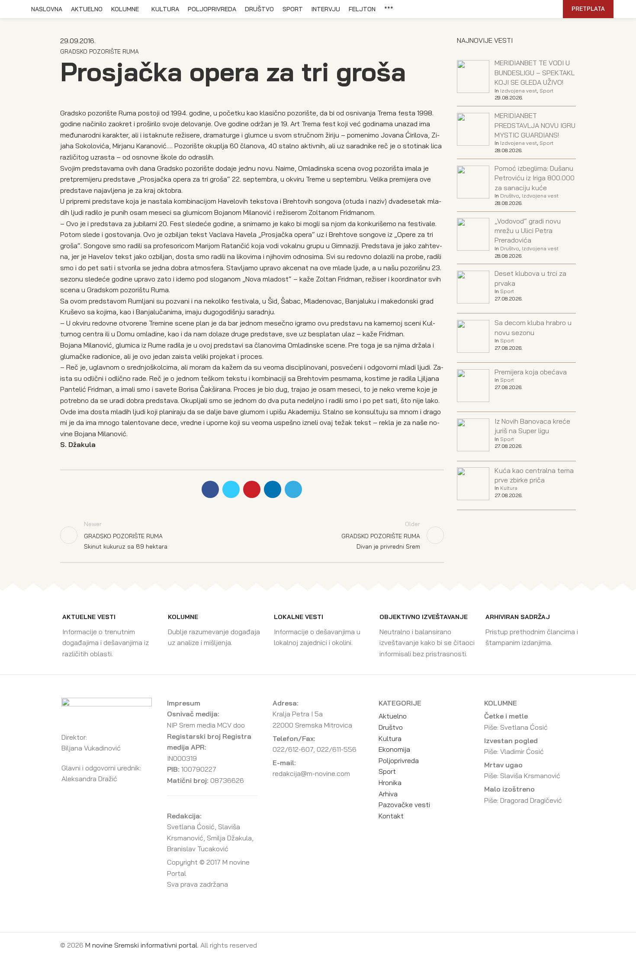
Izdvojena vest (518, 90)
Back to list (252, 535)
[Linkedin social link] (525, 9)
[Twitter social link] (506, 9)
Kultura (508, 488)
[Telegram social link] (535, 9)
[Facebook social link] (496, 9)
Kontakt (391, 815)
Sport (546, 90)
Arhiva (388, 793)
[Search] (552, 9)
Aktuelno (393, 716)
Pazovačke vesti (404, 804)
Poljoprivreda (399, 760)
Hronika (390, 782)
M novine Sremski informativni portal (141, 945)
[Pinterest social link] (515, 9)
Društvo (509, 195)
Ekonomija (394, 749)
